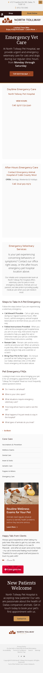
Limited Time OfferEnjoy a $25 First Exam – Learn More (20, 28)
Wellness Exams (8, 450)
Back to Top (21, 652)
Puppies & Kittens (8, 471)
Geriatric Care (7, 466)
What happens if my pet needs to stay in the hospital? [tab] (21, 416)
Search (30, 650)
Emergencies (14, 569)
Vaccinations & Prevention (12, 445)
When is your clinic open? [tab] (15, 394)
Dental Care (6, 455)
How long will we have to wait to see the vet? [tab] (21, 408)
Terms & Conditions (19, 650)
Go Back (7, 431)
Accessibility (7, 650)
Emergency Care (8, 476)
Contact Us (21, 619)
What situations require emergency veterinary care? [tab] (19, 400)
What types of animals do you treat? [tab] (19, 422)
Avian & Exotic (7, 460)
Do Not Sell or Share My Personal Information (21, 648)
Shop (11, 13)
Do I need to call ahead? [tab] (15, 389)
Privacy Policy (21, 647)
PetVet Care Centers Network (24, 664)
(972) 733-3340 (22, 8)
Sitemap (37, 650)
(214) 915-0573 (24, 184)
